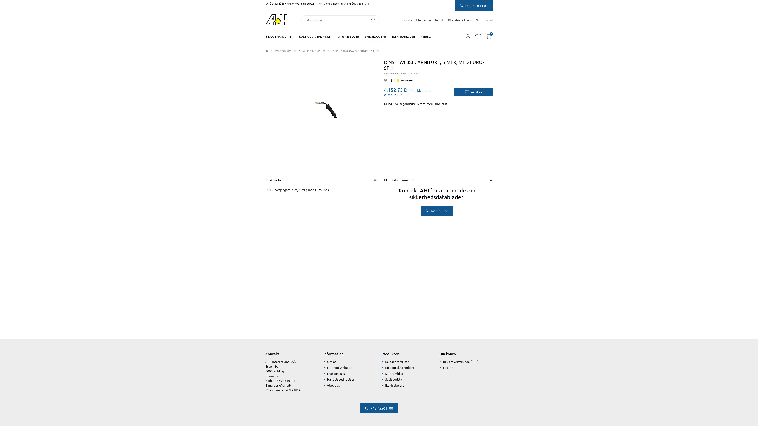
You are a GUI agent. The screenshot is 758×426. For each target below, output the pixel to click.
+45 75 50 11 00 (476, 5)
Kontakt (439, 19)
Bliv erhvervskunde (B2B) (464, 19)
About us (333, 385)
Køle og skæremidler (315, 36)
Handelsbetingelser (340, 379)
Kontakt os (439, 210)
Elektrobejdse (403, 36)
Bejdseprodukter (279, 36)
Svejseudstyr (375, 36)
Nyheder (407, 19)
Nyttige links (336, 373)
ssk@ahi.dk (283, 385)
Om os (331, 361)
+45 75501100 (381, 408)
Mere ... (426, 36)
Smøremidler (348, 36)
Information (423, 19)
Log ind (448, 367)
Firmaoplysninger (339, 367)
